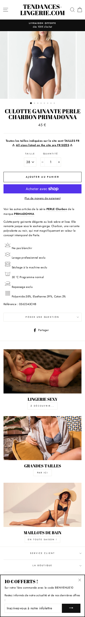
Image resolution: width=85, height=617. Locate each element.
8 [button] (55, 104)
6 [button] (48, 104)
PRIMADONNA (24, 214)
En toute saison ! (42, 539)
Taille (30, 153)
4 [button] (41, 104)
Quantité (50, 153)
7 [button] (51, 104)
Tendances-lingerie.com (42, 10)
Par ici (42, 472)
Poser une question (42, 317)
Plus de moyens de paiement (42, 198)
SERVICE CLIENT (42, 553)
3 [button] (38, 104)
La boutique (43, 565)
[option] (42, 25)
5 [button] (45, 104)
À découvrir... (42, 405)
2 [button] (35, 104)
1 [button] (31, 103)
